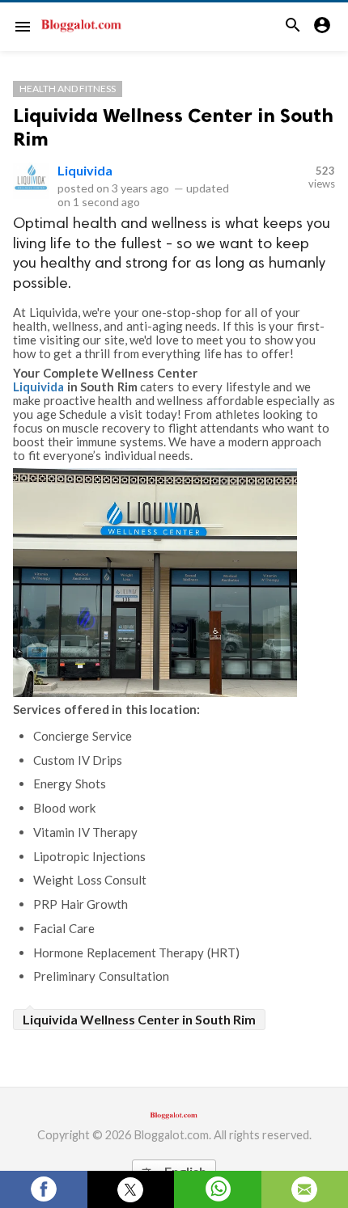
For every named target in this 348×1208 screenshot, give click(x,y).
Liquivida (84, 170)
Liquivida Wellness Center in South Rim (139, 1019)
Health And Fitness (67, 88)
